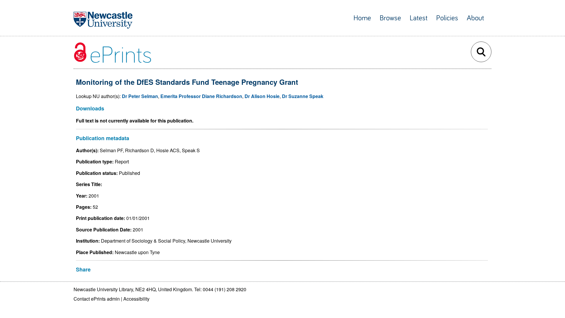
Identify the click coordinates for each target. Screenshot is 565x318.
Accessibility (136, 298)
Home (362, 18)
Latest (419, 18)
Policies (447, 18)
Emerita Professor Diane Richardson (201, 96)
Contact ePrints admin (97, 298)
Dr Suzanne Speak (302, 96)
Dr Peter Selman (140, 96)
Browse (390, 18)
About (475, 18)
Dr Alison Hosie (262, 96)
